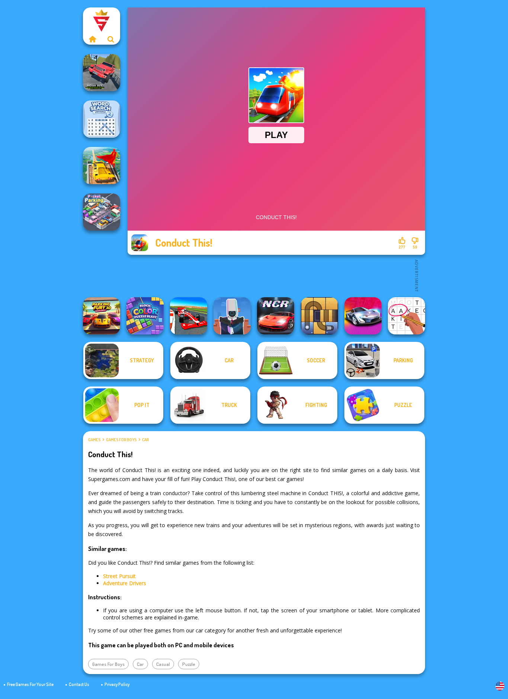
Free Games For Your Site (30, 684)
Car (145, 439)
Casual (163, 664)
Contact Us (79, 684)
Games (94, 439)
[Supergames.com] (92, 39)
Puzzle (188, 664)
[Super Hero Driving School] (101, 165)
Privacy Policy (117, 684)
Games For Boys (121, 439)
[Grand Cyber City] (363, 315)
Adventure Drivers (124, 583)
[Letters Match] (406, 315)
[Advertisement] (276, 275)
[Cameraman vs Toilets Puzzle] (232, 315)
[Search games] (111, 39)
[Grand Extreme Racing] (188, 315)
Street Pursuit (119, 576)
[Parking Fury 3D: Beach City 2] (101, 315)
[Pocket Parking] (101, 212)
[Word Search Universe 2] (101, 119)
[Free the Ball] (319, 315)
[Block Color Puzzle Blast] (145, 315)
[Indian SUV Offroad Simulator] (101, 72)
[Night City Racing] (275, 315)
